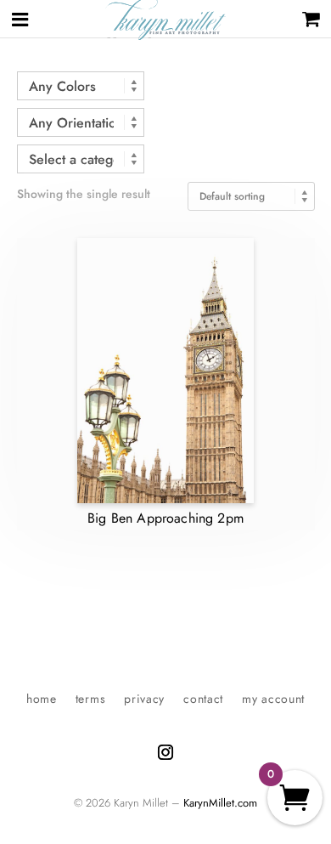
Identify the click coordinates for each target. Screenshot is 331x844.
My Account (273, 700)
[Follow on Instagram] (165, 752)
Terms (91, 700)
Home (41, 700)
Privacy (144, 700)
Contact (203, 700)
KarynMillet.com (220, 803)
